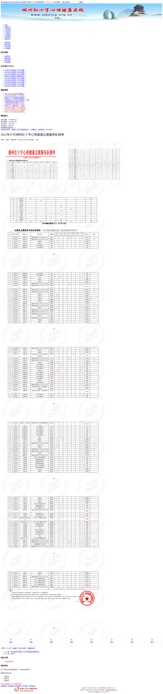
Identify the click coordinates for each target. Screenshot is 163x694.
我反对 (7, 680)
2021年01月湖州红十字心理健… (15, 74)
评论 (28, 100)
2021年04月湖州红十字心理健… (15, 84)
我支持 (7, 676)
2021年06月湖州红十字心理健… (15, 80)
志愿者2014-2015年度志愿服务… (15, 100)
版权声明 (18, 686)
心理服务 (33, 129)
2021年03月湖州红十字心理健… (15, 72)
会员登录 (4, 2)
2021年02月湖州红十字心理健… (15, 86)
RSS (8, 2)
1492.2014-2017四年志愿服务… (15, 94)
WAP (11, 2)
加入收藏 (22, 2)
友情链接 (11, 686)
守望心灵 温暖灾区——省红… (15, 106)
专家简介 (8, 42)
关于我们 (25, 686)
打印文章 (22, 648)
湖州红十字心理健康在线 (19, 129)
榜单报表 (8, 44)
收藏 (14, 648)
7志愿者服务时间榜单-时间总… (15, 102)
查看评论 (31, 648)
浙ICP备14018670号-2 (111, 690)
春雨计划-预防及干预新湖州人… (15, 76)
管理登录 (32, 686)
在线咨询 (4, 686)
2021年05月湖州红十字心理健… (15, 82)
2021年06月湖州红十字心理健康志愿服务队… (26, 651)
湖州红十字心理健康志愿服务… (15, 98)
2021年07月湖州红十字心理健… (15, 78)
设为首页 (16, 2)
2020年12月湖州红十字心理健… (15, 70)
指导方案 (8, 46)
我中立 (7, 678)
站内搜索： (58, 2)
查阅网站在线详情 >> (8, 127)
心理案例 (8, 48)
